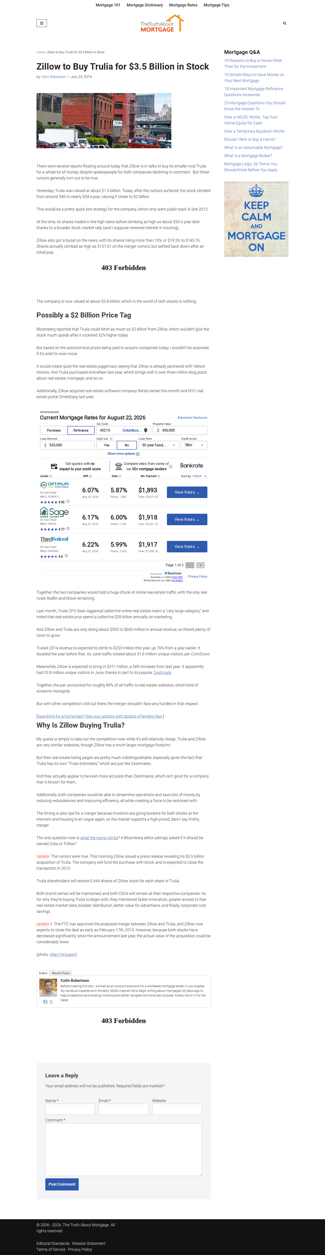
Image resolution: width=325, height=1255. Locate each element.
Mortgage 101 (108, 5)
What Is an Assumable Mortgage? (253, 147)
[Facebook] (45, 1001)
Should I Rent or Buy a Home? (249, 139)
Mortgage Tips (216, 5)
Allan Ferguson (63, 954)
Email (105, 1100)
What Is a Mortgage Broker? (248, 155)
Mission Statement (88, 1243)
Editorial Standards (53, 1243)
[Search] (284, 23)
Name (52, 1100)
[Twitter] (51, 1001)
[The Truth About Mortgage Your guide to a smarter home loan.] (162, 23)
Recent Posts (61, 973)
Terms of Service (50, 1249)
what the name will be (99, 837)
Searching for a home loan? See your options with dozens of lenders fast (99, 716)
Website (159, 1100)
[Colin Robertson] (48, 995)
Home (40, 52)
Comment (55, 1120)
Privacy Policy (80, 1249)
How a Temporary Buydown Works (254, 131)
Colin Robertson (53, 77)
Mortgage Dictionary (145, 5)
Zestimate (162, 672)
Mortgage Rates (183, 5)
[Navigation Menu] (41, 23)
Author (43, 973)
